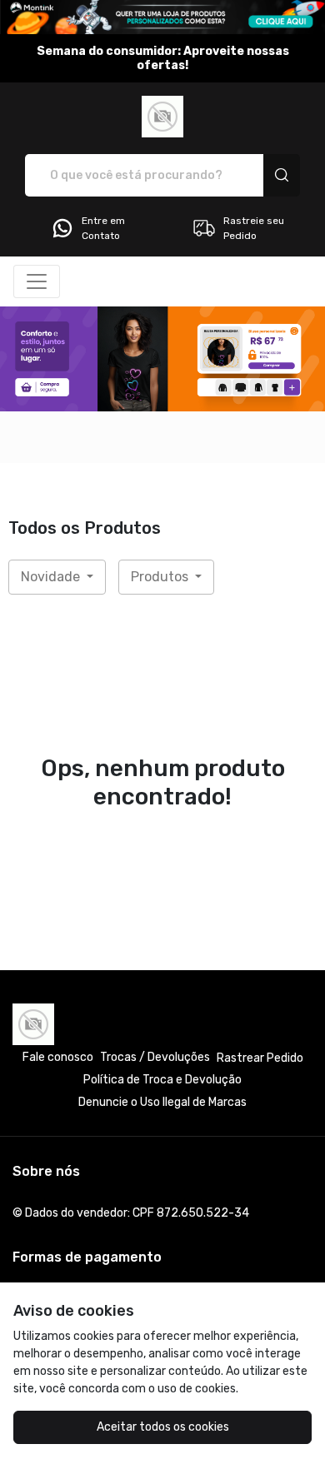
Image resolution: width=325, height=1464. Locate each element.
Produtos (161, 577)
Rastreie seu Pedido (253, 228)
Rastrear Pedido (260, 1058)
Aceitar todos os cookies (163, 1427)
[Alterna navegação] (36, 281)
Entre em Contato (103, 228)
